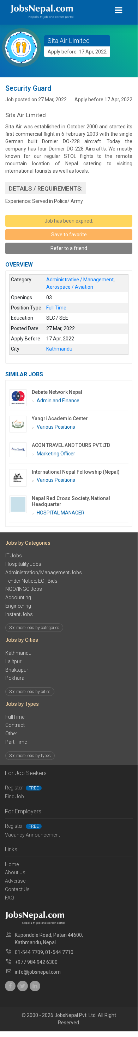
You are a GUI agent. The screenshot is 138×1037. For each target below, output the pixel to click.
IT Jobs (13, 555)
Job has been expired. (68, 221)
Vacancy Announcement (32, 835)
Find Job (14, 796)
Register (22, 787)
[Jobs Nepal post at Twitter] (22, 986)
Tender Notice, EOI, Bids (31, 581)
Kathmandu (18, 653)
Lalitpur (13, 661)
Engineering (18, 606)
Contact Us (17, 889)
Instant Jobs (19, 614)
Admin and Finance (58, 400)
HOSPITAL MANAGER (60, 513)
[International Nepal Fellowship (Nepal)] (20, 478)
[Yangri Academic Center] (20, 424)
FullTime (14, 717)
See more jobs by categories (34, 627)
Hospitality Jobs (23, 564)
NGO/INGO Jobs (23, 589)
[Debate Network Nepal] (20, 397)
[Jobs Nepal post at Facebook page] (10, 986)
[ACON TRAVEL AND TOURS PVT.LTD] (20, 449)
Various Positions (56, 427)
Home (12, 864)
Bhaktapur (16, 670)
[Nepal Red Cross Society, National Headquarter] (20, 504)
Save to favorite (69, 234)
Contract (15, 725)
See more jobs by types (30, 755)
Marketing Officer (56, 453)
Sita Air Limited (69, 40)
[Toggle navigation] (118, 10)
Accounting (18, 597)
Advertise (15, 881)
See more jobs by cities (29, 691)
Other (11, 733)
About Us (15, 872)
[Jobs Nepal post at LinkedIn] (35, 986)
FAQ (9, 898)
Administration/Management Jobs (43, 572)
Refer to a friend (68, 248)
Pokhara (14, 678)
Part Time (16, 742)
